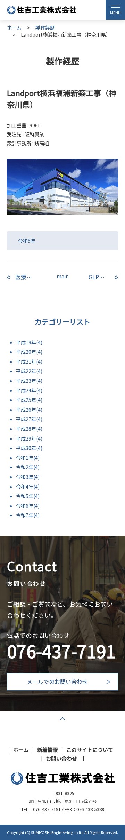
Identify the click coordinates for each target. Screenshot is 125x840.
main (63, 276)
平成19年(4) (29, 342)
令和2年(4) (28, 467)
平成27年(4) (29, 418)
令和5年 (26, 240)
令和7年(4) (28, 515)
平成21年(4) (29, 361)
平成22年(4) (29, 370)
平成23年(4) (29, 380)
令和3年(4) (28, 476)
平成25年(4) (29, 399)
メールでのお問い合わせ (57, 681)
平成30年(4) (29, 447)
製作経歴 (45, 27)
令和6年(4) (28, 505)
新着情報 (47, 749)
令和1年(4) (28, 457)
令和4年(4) (28, 486)
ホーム (14, 27)
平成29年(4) (29, 438)
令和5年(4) (28, 495)
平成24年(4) (29, 390)
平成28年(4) (29, 428)
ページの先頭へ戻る (62, 719)
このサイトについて (89, 749)
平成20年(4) (29, 351)
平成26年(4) (29, 409)
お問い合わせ (61, 758)
